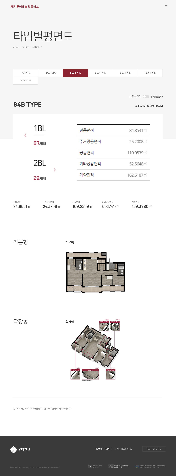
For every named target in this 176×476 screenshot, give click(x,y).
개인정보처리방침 (102, 448)
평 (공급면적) (157, 96)
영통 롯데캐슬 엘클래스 (24, 6)
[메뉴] (166, 6)
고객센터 (123, 448)
